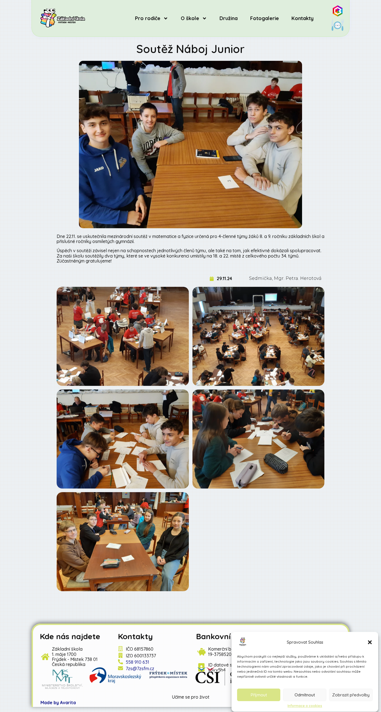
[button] (370, 642)
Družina (229, 18)
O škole (190, 18)
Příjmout (259, 694)
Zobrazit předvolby (351, 694)
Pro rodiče (147, 18)
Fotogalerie (264, 18)
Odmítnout (305, 694)
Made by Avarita (58, 702)
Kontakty (302, 18)
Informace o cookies (305, 706)
